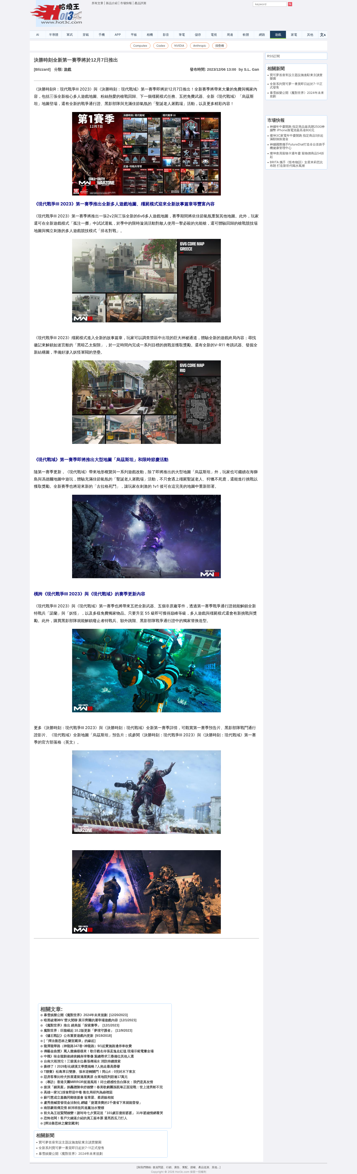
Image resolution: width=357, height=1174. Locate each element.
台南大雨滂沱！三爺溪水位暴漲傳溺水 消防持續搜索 (82, 1061)
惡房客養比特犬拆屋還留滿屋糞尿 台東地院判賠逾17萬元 (86, 1077)
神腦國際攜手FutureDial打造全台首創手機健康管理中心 (297, 146)
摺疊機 (219, 45)
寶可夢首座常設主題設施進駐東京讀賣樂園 (70, 1142)
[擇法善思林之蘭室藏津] (61, 1123)
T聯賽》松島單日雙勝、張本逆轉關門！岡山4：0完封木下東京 (90, 1071)
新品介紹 (112, 3)
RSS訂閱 (273, 56)
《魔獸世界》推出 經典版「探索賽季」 (72, 1025)
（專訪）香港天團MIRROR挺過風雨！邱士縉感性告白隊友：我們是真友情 (98, 1082)
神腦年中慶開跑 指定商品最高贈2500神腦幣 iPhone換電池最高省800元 (297, 128)
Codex (160, 45)
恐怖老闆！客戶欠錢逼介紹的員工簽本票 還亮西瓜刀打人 (85, 1118)
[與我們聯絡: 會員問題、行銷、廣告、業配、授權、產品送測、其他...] (179, 1167)
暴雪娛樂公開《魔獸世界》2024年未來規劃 (75, 1015)
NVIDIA (179, 45)
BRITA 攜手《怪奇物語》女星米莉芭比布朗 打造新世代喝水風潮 (296, 164)
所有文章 (97, 3)
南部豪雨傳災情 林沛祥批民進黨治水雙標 (74, 1108)
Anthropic (199, 45)
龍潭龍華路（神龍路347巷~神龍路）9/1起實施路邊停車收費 (88, 1046)
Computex (140, 45)
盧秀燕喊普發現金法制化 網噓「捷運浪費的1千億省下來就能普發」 (93, 1102)
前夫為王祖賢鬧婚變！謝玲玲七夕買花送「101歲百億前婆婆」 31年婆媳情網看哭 (103, 1113)
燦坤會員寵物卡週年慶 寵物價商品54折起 (297, 155)
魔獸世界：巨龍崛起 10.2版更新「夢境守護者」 (79, 1030)
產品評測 (140, 3)
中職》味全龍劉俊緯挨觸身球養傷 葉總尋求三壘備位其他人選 (89, 1056)
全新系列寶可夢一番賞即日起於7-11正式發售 (71, 1148)
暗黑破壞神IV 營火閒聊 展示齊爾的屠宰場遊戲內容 (81, 1020)
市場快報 (126, 3)
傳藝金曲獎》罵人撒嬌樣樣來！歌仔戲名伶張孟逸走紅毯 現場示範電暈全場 (99, 1051)
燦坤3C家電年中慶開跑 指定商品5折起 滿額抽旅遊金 (296, 137)
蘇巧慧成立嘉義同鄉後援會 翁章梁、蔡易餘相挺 (79, 1097)
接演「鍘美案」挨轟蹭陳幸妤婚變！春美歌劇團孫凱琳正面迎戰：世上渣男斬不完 (103, 1087)
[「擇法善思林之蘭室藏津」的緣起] (69, 1041)
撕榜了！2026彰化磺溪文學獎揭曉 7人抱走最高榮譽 (82, 1066)
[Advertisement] (192, 16)
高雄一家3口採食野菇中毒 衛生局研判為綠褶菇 (78, 1092)
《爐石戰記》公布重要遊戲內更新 (68, 1035)
